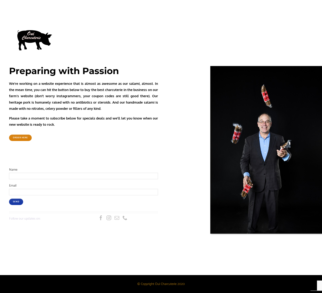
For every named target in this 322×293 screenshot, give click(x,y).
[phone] (125, 218)
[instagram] (108, 218)
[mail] (117, 218)
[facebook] (100, 218)
